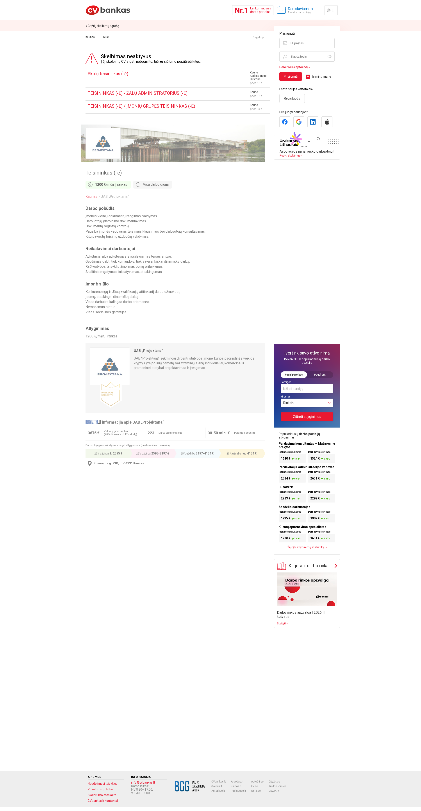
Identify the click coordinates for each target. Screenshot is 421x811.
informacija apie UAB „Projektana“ (133, 422)
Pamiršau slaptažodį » (294, 67)
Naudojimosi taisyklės (102, 783)
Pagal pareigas (294, 374)
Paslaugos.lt (238, 790)
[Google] (298, 121)
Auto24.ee (257, 781)
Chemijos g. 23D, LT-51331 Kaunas (119, 463)
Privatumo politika (100, 789)
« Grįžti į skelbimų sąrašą (102, 26)
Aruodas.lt (237, 781)
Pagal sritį (320, 374)
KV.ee (254, 786)
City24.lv (274, 790)
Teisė (106, 37)
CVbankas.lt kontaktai (103, 800)
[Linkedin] (312, 121)
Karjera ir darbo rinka (308, 565)
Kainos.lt (236, 786)
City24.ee (274, 781)
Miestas (286, 396)
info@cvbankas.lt (143, 782)
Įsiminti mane (321, 76)
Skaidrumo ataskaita (102, 795)
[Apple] (326, 121)
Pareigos (286, 382)
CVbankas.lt (218, 781)
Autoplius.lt (218, 790)
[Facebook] (284, 121)
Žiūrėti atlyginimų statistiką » (307, 547)
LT (333, 10)
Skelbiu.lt (216, 786)
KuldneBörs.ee (277, 786)
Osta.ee (256, 790)
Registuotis (292, 98)
